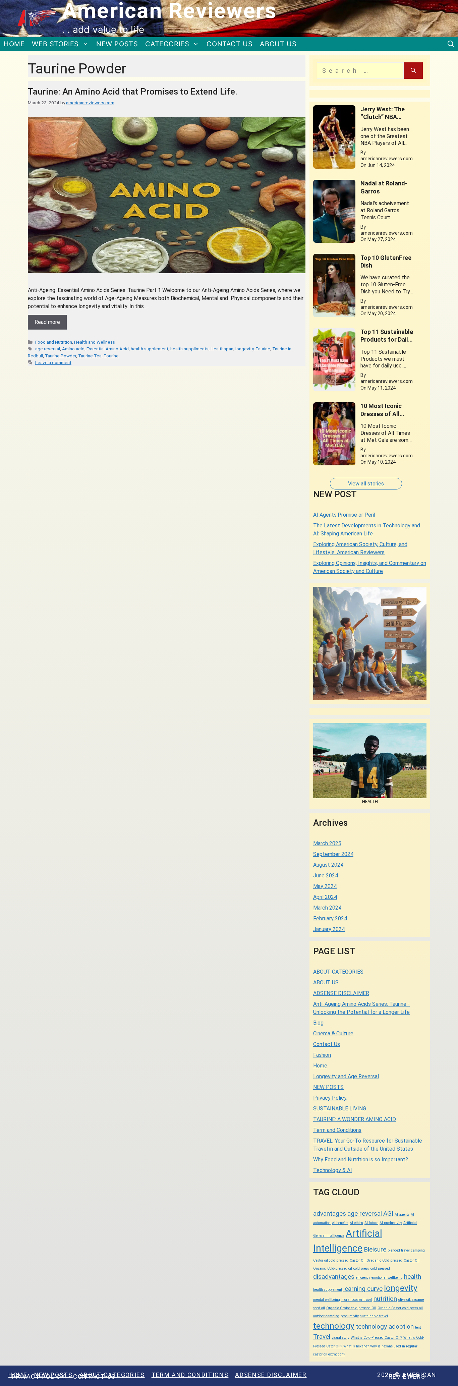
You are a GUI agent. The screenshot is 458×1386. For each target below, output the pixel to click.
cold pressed (380, 1268)
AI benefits (340, 1223)
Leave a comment (53, 362)
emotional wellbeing (387, 1277)
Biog (318, 1023)
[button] (451, 44)
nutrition (385, 1299)
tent (418, 1327)
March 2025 (327, 843)
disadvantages (333, 1276)
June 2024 (325, 875)
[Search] (413, 70)
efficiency (363, 1277)
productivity (350, 1316)
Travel (321, 1336)
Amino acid (73, 348)
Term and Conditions (337, 1130)
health (412, 1276)
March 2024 (327, 908)
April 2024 (325, 897)
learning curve (363, 1288)
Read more (47, 322)
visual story (340, 1337)
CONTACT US (229, 44)
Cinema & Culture (333, 1033)
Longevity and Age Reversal (346, 1076)
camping (418, 1250)
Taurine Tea (90, 355)
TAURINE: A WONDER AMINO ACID (354, 1119)
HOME (14, 44)
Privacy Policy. (330, 1098)
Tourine (111, 355)
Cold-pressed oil (339, 1268)
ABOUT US (278, 44)
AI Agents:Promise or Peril (344, 515)
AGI (388, 1213)
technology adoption (385, 1326)
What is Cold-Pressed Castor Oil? (376, 1337)
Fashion (322, 1055)
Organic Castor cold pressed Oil (351, 1308)
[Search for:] (360, 70)
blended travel (399, 1250)
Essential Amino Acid (108, 348)
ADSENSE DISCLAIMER (341, 993)
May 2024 (325, 886)
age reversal (47, 348)
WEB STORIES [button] (55, 44)
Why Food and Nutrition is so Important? (360, 1159)
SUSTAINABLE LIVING (339, 1108)
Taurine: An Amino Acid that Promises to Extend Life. (132, 91)
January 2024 (329, 929)
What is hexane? (356, 1346)
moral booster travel (356, 1299)
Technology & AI (332, 1170)
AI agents (402, 1214)
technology (333, 1326)
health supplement (149, 348)
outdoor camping (326, 1316)
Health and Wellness (94, 342)
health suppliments (189, 348)
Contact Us (326, 1044)
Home (320, 1065)
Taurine (262, 348)
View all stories (366, 483)
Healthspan (222, 348)
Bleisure (375, 1249)
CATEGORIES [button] (167, 44)
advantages (329, 1213)
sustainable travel (374, 1316)
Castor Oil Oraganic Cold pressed (376, 1260)
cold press (361, 1268)
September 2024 (333, 854)
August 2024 (328, 865)
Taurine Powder (60, 355)
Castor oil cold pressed (330, 1260)
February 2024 (330, 918)
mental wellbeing (326, 1299)
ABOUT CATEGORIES (338, 972)
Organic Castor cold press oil (400, 1308)
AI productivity (391, 1223)
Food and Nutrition (53, 342)
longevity (244, 348)
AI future (371, 1223)
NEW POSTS (117, 44)
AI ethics (356, 1223)
